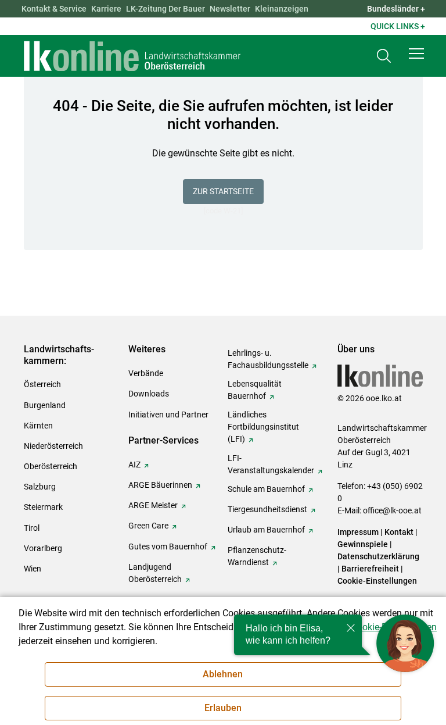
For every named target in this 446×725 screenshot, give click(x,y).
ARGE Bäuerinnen (160, 485)
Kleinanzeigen (281, 8)
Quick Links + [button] (398, 26)
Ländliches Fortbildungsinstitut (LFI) (263, 427)
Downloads (148, 393)
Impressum (358, 532)
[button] (416, 53)
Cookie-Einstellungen (377, 580)
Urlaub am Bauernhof (266, 529)
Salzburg (40, 486)
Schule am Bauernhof (266, 489)
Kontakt (398, 532)
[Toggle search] (384, 56)
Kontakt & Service (54, 8)
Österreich (42, 384)
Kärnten (38, 425)
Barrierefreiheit (370, 568)
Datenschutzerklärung (378, 556)
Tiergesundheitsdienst (267, 509)
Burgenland (45, 405)
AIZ (134, 464)
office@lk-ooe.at (392, 510)
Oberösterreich (50, 466)
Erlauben (223, 707)
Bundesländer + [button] (396, 8)
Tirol (31, 528)
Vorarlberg (43, 548)
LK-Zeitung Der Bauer (165, 8)
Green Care (148, 525)
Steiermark (43, 507)
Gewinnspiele (362, 544)
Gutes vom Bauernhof (167, 546)
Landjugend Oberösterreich (155, 573)
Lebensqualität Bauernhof (255, 390)
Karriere (106, 8)
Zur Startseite (223, 191)
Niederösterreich (53, 446)
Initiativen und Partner (168, 414)
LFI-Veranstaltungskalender (271, 464)
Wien (32, 568)
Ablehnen (223, 674)
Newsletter (230, 8)
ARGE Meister (153, 505)
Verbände (145, 373)
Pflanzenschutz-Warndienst (257, 556)
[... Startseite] (132, 56)
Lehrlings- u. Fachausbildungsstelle (268, 359)
